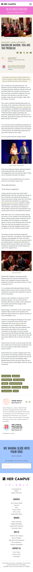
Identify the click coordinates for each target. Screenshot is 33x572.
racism (25, 387)
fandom (4, 383)
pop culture (16, 387)
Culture (13, 42)
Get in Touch (16, 552)
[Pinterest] (21, 53)
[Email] (31, 53)
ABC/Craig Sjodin (5, 38)
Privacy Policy (16, 509)
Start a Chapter (16, 538)
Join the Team (16, 554)
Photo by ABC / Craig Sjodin (16, 165)
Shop (16, 507)
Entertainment (21, 42)
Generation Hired (16, 528)
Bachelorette (6, 380)
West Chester (5, 42)
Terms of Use (16, 512)
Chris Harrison (19, 380)
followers (18, 323)
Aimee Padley (12, 58)
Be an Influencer (16, 542)
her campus (6, 387)
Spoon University (16, 521)
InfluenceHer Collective (16, 526)
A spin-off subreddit (21, 240)
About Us (16, 505)
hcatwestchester (15, 383)
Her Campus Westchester (16, 66)
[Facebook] (17, 53)
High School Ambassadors (16, 540)
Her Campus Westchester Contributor (17, 426)
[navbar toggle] (30, 4)
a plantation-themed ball (23, 107)
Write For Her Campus (16, 536)
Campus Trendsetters (16, 544)
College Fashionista (16, 524)
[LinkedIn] (27, 53)
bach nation (6, 376)
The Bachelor (6, 391)
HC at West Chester (16, 9)
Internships (16, 556)
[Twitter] (24, 53)
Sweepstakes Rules (16, 514)
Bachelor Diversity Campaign (10, 203)
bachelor (16, 376)
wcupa (16, 391)
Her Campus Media (16, 503)
